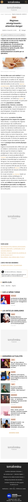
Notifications (5, 488)
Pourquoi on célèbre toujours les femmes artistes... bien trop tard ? (18, 388)
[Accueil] (14, 2)
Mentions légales (19, 474)
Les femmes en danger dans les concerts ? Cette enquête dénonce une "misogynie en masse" (19, 301)
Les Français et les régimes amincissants (13, 246)
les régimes (16, 174)
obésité (17, 168)
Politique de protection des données (13, 479)
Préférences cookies (21, 488)
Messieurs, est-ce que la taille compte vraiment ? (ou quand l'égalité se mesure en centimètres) (19, 377)
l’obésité (3, 157)
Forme (2, 285)
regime (14, 285)
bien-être (8, 285)
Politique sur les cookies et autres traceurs (13, 477)
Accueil (2, 14)
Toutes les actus (8, 14)
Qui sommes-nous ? (8, 474)
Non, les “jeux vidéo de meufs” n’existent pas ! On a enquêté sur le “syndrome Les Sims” (19, 365)
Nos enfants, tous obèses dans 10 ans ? (13, 257)
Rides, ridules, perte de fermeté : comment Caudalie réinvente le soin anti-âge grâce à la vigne (19, 412)
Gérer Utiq (12, 488)
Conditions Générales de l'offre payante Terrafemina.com (14, 483)
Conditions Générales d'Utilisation (13, 471)
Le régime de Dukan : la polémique (11, 265)
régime (21, 98)
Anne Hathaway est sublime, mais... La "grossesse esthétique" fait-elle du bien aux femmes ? (19, 400)
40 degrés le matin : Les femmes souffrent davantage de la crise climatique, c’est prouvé (17, 424)
